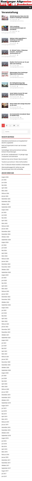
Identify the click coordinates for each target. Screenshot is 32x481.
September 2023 (6, 272)
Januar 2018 (5, 457)
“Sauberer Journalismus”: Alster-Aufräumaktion (15, 162)
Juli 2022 (4, 310)
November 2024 (6, 234)
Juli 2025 (4, 212)
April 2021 (4, 351)
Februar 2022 (5, 324)
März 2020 (4, 386)
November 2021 (6, 332)
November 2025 (6, 201)
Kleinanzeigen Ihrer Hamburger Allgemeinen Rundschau (19, 73)
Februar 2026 (5, 193)
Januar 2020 (5, 392)
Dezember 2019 (6, 394)
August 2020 (5, 373)
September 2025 (6, 207)
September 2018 (6, 435)
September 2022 (6, 305)
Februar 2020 (5, 389)
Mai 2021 (4, 348)
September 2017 (6, 468)
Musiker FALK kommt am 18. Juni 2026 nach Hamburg (19, 62)
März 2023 (4, 288)
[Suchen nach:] (16, 131)
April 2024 (4, 253)
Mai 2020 (4, 381)
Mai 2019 (4, 414)
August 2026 (5, 177)
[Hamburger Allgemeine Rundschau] (16, 5)
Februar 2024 (5, 258)
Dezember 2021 (6, 329)
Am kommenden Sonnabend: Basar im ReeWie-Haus (20, 114)
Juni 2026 (4, 182)
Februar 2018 (5, 454)
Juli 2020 (4, 375)
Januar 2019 (5, 424)
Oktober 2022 (5, 302)
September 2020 (6, 370)
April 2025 (4, 220)
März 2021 (4, 354)
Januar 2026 (5, 196)
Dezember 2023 (6, 264)
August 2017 (5, 471)
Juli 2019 (4, 408)
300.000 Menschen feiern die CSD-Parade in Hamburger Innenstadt (19, 16)
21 (14, 125)
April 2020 (4, 384)
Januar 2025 (5, 228)
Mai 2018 (4, 446)
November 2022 (6, 299)
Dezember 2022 (6, 296)
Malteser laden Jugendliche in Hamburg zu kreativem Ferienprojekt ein (18, 40)
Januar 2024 (5, 261)
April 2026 (4, 188)
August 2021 (5, 340)
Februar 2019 (5, 422)
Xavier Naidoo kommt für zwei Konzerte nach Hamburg (18, 93)
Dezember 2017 (6, 460)
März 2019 (4, 419)
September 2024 (6, 239)
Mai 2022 (4, 316)
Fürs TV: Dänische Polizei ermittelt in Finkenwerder (16, 164)
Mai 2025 (4, 218)
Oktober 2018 (5, 433)
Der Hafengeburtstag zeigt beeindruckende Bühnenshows (18, 83)
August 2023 (5, 275)
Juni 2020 (4, 378)
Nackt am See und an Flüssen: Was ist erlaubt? (14, 159)
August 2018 (5, 438)
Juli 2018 (4, 441)
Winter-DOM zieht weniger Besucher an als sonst (20, 104)
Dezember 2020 (6, 362)
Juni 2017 (4, 476)
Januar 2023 (5, 294)
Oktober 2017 (5, 465)
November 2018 (6, 430)
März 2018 (4, 452)
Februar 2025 (5, 226)
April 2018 (4, 449)
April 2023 (4, 286)
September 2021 (6, 337)
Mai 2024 (4, 250)
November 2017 (6, 462)
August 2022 (5, 307)
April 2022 (4, 318)
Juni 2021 (4, 345)
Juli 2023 (4, 277)
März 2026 (4, 190)
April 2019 (4, 416)
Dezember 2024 (6, 231)
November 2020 (6, 365)
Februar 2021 (5, 356)
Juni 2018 (4, 443)
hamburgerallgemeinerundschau (17, 21)
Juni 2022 (4, 313)
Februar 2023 (5, 291)
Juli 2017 (4, 473)
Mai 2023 (4, 283)
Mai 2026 (4, 185)
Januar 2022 (5, 326)
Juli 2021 (4, 343)
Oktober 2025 (5, 204)
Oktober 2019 (5, 400)
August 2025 (5, 209)
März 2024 (4, 256)
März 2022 (4, 321)
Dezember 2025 (6, 199)
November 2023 (6, 267)
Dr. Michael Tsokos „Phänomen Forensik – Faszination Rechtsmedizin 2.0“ (19, 51)
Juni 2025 (4, 215)
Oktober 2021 (5, 335)
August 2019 (5, 405)
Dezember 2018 (6, 427)
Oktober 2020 (5, 367)
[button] (30, 7)
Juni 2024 (4, 248)
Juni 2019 (4, 411)
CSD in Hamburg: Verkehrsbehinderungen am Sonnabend (18, 28)
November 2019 (6, 397)
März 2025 (4, 223)
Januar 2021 (5, 359)
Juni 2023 (4, 280)
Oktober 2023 (5, 269)
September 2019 (6, 403)
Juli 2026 (4, 179)
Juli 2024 (4, 245)
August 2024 (5, 242)
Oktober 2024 (5, 237)
